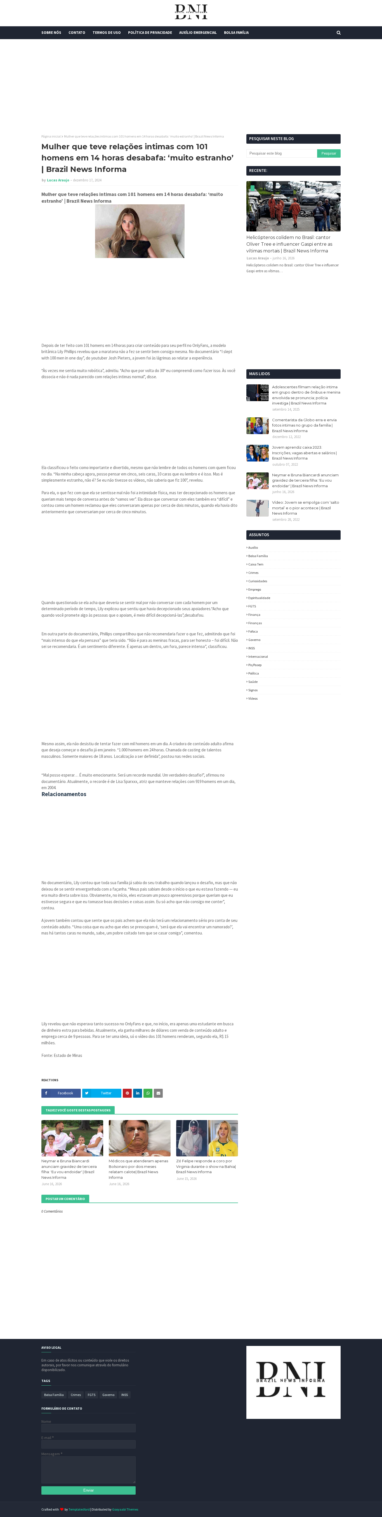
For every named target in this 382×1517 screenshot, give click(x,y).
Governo (254, 640)
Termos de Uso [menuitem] (107, 32)
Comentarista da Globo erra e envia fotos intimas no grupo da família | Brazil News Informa (304, 425)
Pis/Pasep (254, 665)
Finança (254, 614)
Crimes (253, 573)
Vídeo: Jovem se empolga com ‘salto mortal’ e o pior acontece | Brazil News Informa (305, 507)
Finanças (255, 623)
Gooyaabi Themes (125, 1509)
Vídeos (253, 698)
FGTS (252, 606)
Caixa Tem (255, 564)
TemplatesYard (79, 1509)
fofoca (253, 631)
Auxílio (253, 547)
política (253, 673)
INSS (251, 648)
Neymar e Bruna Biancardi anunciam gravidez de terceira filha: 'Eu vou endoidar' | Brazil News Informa (69, 1169)
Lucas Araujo (58, 180)
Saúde (253, 682)
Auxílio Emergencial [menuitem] (198, 32)
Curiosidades (257, 581)
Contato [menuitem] (77, 32)
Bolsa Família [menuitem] (236, 32)
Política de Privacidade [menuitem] (150, 32)
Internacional (258, 656)
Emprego (254, 589)
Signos (253, 690)
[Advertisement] (191, 87)
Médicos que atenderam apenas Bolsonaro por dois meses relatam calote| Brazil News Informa (138, 1169)
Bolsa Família (258, 556)
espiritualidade (259, 598)
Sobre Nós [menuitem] (51, 32)
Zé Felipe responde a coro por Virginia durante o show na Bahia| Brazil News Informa (206, 1166)
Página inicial (51, 136)
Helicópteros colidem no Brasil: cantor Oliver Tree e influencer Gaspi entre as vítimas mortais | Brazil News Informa (289, 244)
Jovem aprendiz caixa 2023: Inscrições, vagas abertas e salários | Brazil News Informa (304, 452)
